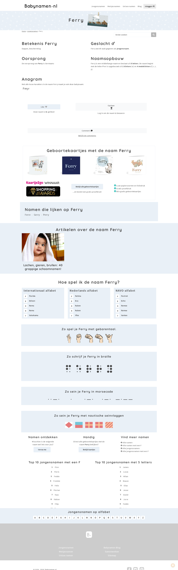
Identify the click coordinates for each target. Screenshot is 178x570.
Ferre (28, 214)
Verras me (42, 449)
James (126, 467)
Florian (57, 490)
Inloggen (149, 6)
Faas (57, 495)
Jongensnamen (98, 6)
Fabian (57, 499)
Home (24, 31)
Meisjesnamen (114, 6)
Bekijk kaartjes (89, 449)
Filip (57, 504)
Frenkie (56, 481)
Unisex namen (129, 6)
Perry (46, 214)
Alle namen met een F (132, 445)
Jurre (125, 499)
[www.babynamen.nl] (41, 6)
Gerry (37, 214)
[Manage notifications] (173, 565)
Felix (57, 485)
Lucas (125, 472)
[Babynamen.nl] (89, 534)
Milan (125, 476)
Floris (56, 472)
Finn (57, 467)
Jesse (125, 490)
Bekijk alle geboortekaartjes (87, 186)
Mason (126, 481)
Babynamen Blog (112, 547)
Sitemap (112, 555)
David (125, 495)
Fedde (56, 476)
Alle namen (127, 442)
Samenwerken (112, 551)
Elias (126, 485)
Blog (140, 6)
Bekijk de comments (87, 135)
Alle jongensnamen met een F (136, 451)
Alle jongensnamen (131, 448)
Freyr (26, 88)
